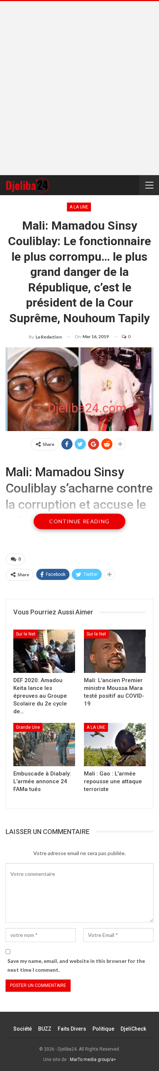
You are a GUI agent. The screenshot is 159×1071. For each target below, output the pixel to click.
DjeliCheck (133, 1029)
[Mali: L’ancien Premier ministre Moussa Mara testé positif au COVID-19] (115, 651)
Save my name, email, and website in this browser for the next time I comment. (76, 965)
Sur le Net (25, 634)
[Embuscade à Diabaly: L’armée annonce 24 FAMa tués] (44, 744)
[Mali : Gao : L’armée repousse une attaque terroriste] (115, 744)
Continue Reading (79, 521)
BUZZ (44, 1029)
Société (22, 1029)
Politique (103, 1029)
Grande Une (28, 727)
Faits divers (72, 1029)
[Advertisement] (79, 88)
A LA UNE (79, 207)
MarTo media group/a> (93, 1059)
